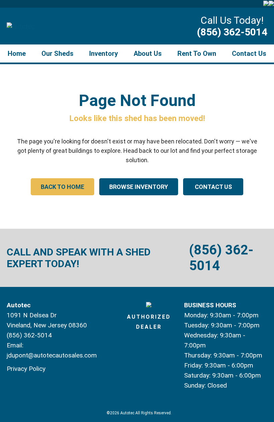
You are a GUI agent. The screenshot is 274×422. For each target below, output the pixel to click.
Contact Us (249, 53)
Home (17, 53)
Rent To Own (196, 53)
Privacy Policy (26, 369)
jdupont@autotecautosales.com (52, 355)
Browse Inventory (138, 186)
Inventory (103, 53)
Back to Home (62, 186)
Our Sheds (57, 53)
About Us (148, 53)
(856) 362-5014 (232, 32)
